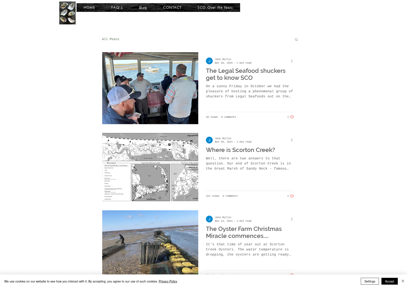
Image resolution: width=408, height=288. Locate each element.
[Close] (402, 281)
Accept (389, 281)
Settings (369, 281)
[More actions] (293, 60)
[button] (296, 40)
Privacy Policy (168, 281)
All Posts (110, 39)
